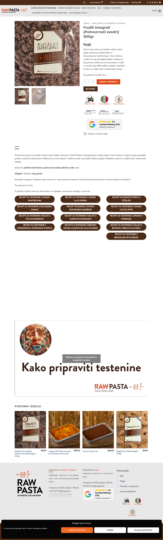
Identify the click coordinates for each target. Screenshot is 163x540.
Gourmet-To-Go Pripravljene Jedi (49, 13)
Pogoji (122, 481)
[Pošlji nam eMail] (155, 2)
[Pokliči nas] (157, 2)
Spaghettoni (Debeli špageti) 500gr (127, 452)
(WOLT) (51, 482)
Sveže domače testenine (43, 8)
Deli (99, 8)
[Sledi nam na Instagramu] (150, 2)
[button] (119, 2)
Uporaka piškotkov (128, 491)
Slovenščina (95, 2)
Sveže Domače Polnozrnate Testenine (108, 23)
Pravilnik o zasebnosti (129, 486)
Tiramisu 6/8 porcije (90, 451)
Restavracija (89, 8)
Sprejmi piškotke (77, 530)
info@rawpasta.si (64, 491)
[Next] (75, 53)
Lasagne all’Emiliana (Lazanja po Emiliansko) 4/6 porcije (60, 452)
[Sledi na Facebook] (147, 2)
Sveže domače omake (69, 8)
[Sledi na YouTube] (160, 2)
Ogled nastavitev (143, 530)
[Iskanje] (84, 2)
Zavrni (110, 530)
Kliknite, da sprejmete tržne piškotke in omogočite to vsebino (81, 358)
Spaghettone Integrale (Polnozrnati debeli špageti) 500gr (25, 453)
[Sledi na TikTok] (152, 2)
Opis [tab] (17, 149)
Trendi (86, 23)
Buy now (90, 89)
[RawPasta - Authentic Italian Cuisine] (14, 10)
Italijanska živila (78, 13)
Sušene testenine (112, 8)
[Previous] (19, 53)
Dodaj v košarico (108, 82)
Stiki (121, 476)
